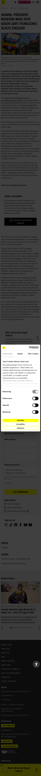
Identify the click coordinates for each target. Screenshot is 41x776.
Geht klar (20, 420)
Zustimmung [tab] (7, 354)
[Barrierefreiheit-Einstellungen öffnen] (36, 664)
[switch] (35, 398)
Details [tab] (20, 354)
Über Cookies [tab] (33, 354)
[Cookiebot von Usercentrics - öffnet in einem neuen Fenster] (29, 347)
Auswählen (20, 424)
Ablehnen (20, 428)
